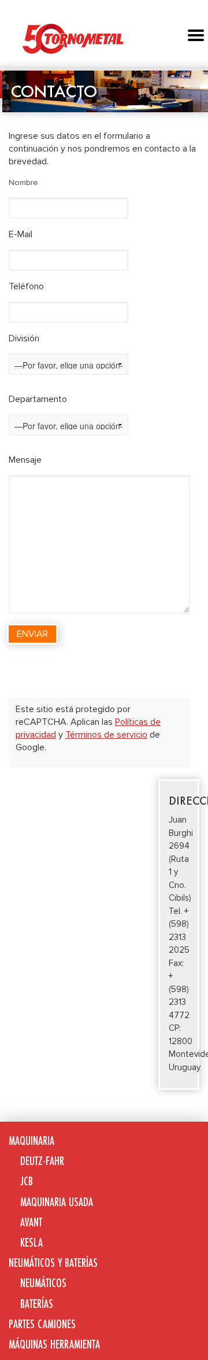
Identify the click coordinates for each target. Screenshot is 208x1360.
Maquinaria (31, 1140)
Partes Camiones (42, 1323)
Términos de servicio (106, 734)
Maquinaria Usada (56, 1201)
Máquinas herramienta (54, 1344)
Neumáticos (43, 1282)
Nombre (23, 182)
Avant (31, 1222)
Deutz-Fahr (42, 1160)
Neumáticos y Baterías (53, 1262)
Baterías (36, 1303)
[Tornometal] (104, 38)
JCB (26, 1181)
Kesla (31, 1242)
